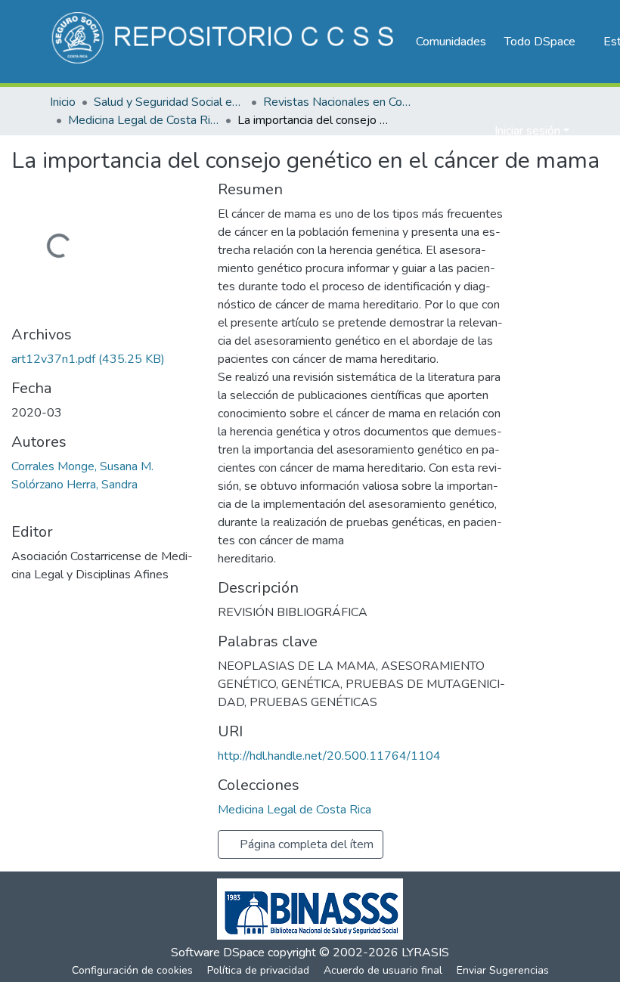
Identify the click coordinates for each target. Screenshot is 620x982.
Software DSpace (218, 952)
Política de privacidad (258, 970)
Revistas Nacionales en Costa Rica (338, 102)
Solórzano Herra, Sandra (74, 484)
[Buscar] (458, 131)
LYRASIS (425, 952)
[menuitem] (544, 41)
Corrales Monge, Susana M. (82, 466)
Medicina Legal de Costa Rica (143, 120)
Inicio (63, 102)
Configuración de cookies (132, 970)
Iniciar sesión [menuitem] (527, 130)
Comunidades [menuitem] (451, 41)
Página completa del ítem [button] (305, 844)
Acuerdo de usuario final (383, 970)
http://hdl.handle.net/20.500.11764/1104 (329, 756)
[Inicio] (225, 41)
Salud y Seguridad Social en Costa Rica (169, 102)
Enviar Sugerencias (503, 970)
